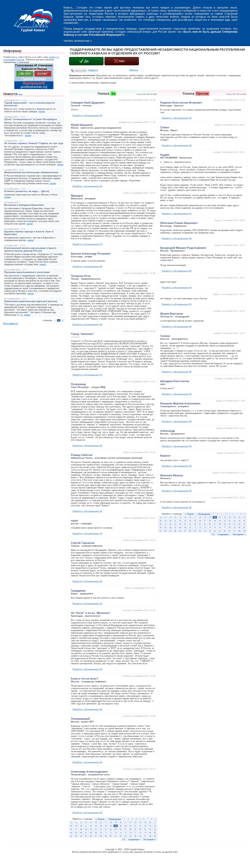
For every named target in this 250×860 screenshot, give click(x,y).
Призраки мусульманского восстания (27, 272)
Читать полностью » (78, 41)
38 (121, 826)
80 (150, 833)
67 (86, 833)
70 (101, 833)
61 (145, 829)
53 (106, 829)
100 (123, 839)
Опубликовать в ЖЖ (75, 70)
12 (81, 822)
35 (106, 826)
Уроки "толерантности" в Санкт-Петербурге (30, 119)
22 (130, 822)
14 (91, 822)
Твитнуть (133, 70)
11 (76, 822)
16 (101, 822)
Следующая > (134, 839)
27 (155, 822)
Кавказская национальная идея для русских (30, 301)
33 (96, 826)
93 (125, 836)
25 (145, 822)
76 (130, 833)
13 (86, 822)
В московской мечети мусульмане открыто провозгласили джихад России (30, 249)
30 (81, 826)
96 (140, 836)
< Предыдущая (114, 819)
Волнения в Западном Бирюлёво (24, 205)
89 (106, 836)
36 (111, 826)
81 (155, 833)
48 (81, 829)
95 (135, 836)
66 (81, 833)
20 (121, 822)
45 (155, 826)
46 (71, 829)
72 (111, 833)
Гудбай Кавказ (33, 30)
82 (71, 836)
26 (150, 822)
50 (91, 829)
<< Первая (99, 819)
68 (91, 833)
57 (125, 829)
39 (125, 826)
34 (101, 826)
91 (116, 836)
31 (86, 826)
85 (86, 836)
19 (116, 822)
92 (121, 836)
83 (76, 836)
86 (91, 836)
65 (76, 833)
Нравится (93, 70)
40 (130, 826)
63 (155, 829)
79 (145, 833)
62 (150, 829)
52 (101, 829)
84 (81, 836)
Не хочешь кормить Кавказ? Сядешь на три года (33, 143)
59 (135, 829)
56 (121, 829)
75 (125, 833)
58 (130, 829)
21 (125, 822)
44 (150, 826)
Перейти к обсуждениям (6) (87, 511)
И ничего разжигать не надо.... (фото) (26, 191)
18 (111, 822)
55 (116, 829)
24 (140, 822)
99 (155, 836)
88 (101, 836)
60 (140, 829)
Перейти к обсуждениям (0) (87, 115)
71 (106, 833)
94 (130, 836)
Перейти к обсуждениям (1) (87, 375)
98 (150, 836)
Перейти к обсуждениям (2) (87, 445)
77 (135, 833)
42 (140, 826)
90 (111, 836)
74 (121, 833)
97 (145, 836)
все (20, 94)
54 (111, 829)
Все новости (10, 323)
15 (96, 822)
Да (86, 61)
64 (71, 833)
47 (76, 829)
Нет (122, 61)
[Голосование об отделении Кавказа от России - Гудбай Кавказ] (33, 88)
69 (96, 833)
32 (91, 826)
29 (76, 826)
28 (71, 826)
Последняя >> (149, 839)
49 (86, 829)
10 (71, 822)
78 (140, 833)
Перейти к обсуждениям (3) (87, 244)
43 (145, 826)
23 (135, 822)
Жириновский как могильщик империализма (31, 172)
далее (42, 111)
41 (135, 826)
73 (116, 833)
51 (96, 829)
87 (96, 836)
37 (116, 826)
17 (106, 822)
